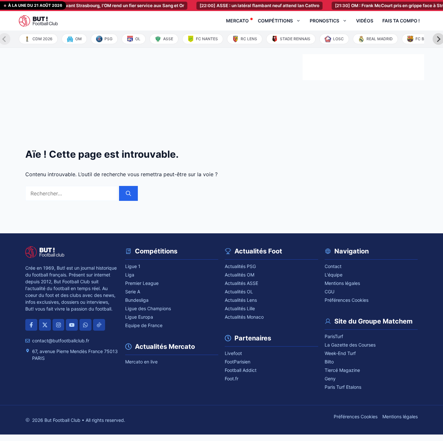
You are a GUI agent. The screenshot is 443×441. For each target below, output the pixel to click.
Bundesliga (137, 300)
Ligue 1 (132, 266)
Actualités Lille (240, 308)
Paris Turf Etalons (343, 387)
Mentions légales (342, 283)
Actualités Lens (241, 300)
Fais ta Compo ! (401, 20)
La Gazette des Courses (350, 345)
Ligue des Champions (148, 308)
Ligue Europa (139, 317)
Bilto (329, 361)
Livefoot (233, 353)
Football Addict (241, 370)
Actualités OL (239, 291)
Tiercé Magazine (342, 370)
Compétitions (275, 20)
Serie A (132, 291)
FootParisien (237, 361)
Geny (330, 378)
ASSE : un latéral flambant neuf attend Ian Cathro (254, 5)
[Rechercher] (128, 193)
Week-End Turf (340, 353)
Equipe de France (143, 325)
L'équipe (333, 274)
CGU (329, 291)
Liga (129, 274)
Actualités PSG (240, 266)
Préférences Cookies (346, 300)
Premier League (142, 283)
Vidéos (364, 20)
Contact (333, 266)
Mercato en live (141, 361)
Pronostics (324, 20)
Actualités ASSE (241, 283)
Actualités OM (239, 274)
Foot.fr (231, 378)
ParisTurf (334, 336)
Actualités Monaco (244, 317)
